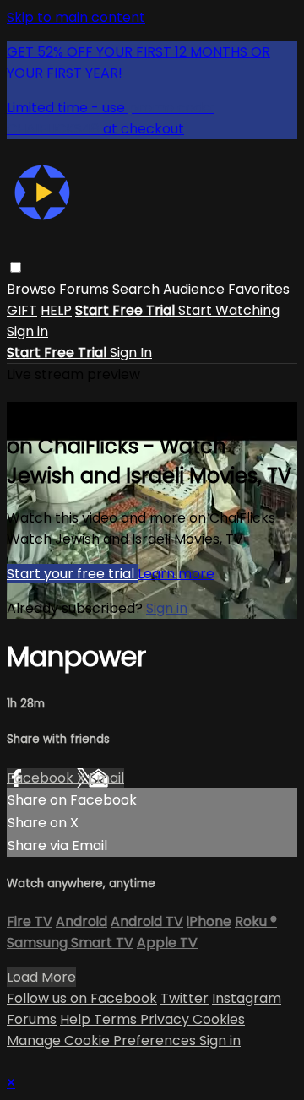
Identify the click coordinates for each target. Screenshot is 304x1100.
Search (137, 289)
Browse (33, 289)
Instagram (246, 998)
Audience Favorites (226, 289)
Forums (85, 289)
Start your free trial (72, 573)
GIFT (22, 310)
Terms (117, 1019)
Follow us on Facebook (82, 998)
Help (77, 1019)
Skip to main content (76, 17)
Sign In (131, 352)
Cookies (219, 1019)
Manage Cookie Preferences (103, 1040)
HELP (56, 310)
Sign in (27, 331)
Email (106, 778)
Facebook (42, 778)
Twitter (184, 998)
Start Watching (229, 310)
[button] (15, 267)
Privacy (166, 1019)
